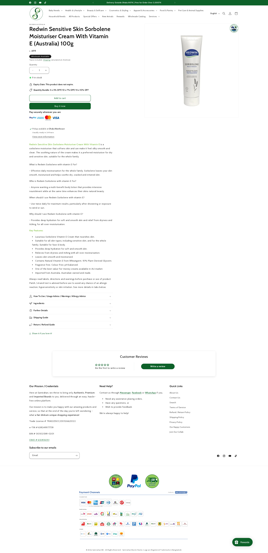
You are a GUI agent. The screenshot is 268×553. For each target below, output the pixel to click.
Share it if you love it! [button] (42, 333)
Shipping (46, 60)
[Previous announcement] (93, 2)
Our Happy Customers (180, 427)
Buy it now (60, 106)
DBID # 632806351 (39, 439)
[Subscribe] (76, 455)
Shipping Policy (177, 417)
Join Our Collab (176, 432)
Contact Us (175, 397)
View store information (43, 137)
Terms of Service (178, 407)
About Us (174, 392)
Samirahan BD (98, 550)
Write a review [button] (157, 366)
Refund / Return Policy (180, 412)
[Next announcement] (175, 2)
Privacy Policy (176, 422)
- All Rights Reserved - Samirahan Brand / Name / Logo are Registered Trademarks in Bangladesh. (143, 550)
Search (173, 402)
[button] (55, 10)
